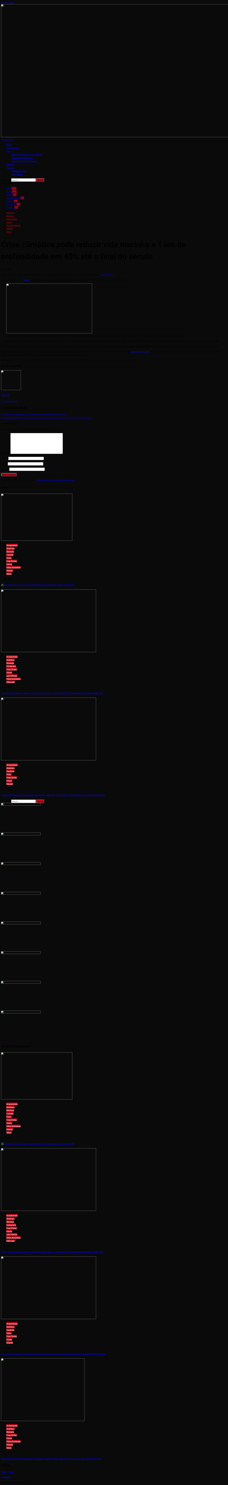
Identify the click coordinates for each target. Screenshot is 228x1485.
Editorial (5, 395)
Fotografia (11, 666)
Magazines (6, 1477)
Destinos (10, 771)
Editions (10, 164)
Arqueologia (12, 545)
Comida (9, 554)
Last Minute (17, 174)
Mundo (11, 195)
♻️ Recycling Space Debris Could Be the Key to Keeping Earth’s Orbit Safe (37, 585)
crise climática (106, 274)
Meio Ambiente (15, 198)
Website (5, 469)
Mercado (10, 682)
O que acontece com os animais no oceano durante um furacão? (33, 414)
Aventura (12, 207)
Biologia (12, 201)
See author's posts (9, 401)
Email (4, 464)
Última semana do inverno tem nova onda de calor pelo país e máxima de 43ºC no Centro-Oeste (46, 417)
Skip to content (8, 2)
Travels (10, 168)
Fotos (8, 558)
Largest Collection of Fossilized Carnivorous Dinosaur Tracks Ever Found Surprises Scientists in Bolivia (53, 795)
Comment (5, 453)
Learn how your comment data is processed (55, 480)
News (9, 145)
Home (11, 191)
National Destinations (22, 158)
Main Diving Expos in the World (27, 155)
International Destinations (24, 161)
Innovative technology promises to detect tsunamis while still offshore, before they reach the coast (51, 1459)
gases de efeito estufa (140, 351)
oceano (26, 280)
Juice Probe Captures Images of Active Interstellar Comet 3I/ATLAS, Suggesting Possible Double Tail (52, 693)
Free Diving (13, 204)
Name (4, 458)
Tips (8, 151)
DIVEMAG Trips (19, 171)
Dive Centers (13, 148)
